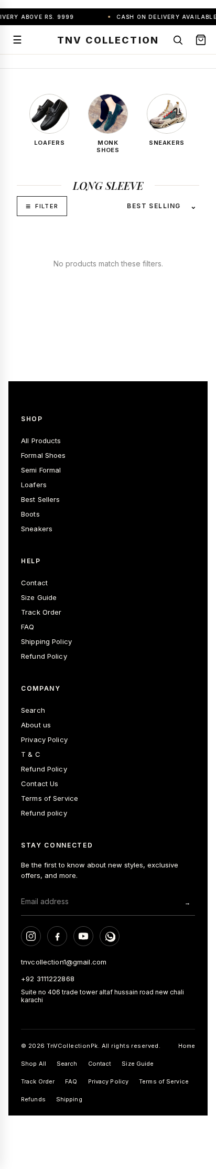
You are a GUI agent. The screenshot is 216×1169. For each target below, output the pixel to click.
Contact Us (39, 783)
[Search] (178, 40)
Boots (30, 514)
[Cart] (201, 40)
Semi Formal (41, 470)
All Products (41, 440)
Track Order (41, 612)
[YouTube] (83, 936)
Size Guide (39, 597)
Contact (34, 582)
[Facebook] (57, 936)
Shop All (33, 1063)
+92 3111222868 (47, 978)
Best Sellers (40, 499)
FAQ (27, 627)
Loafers (34, 484)
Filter (46, 206)
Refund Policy (44, 656)
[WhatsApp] (110, 936)
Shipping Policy (46, 641)
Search (33, 710)
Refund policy (44, 813)
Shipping (69, 1099)
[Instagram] (31, 936)
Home (186, 1045)
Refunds (33, 1099)
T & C (30, 754)
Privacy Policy (44, 739)
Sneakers (36, 528)
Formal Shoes (43, 455)
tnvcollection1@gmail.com (63, 962)
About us (36, 725)
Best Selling (153, 206)
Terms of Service (49, 798)
